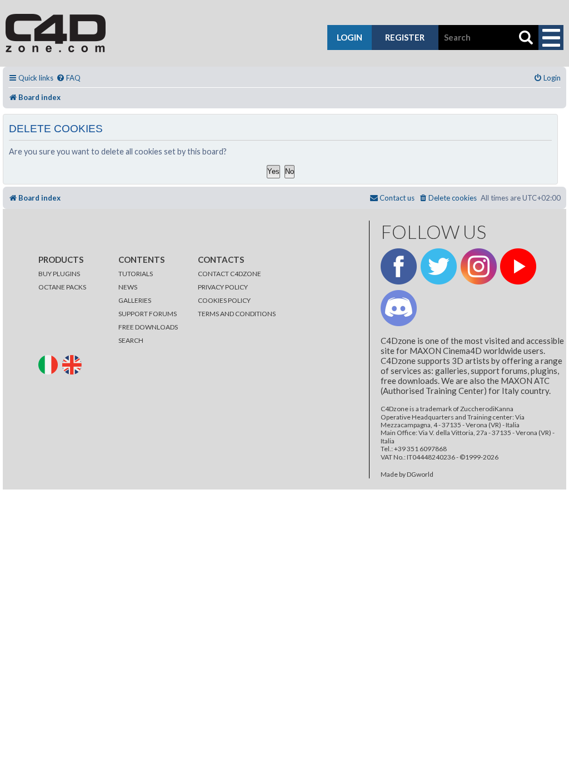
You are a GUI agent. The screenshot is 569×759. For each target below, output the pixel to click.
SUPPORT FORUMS (147, 313)
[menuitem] (68, 78)
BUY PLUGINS (59, 273)
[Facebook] (399, 266)
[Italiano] (49, 363)
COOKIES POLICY (224, 300)
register (405, 37)
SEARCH (130, 340)
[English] (73, 363)
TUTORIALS (135, 273)
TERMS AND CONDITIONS (237, 313)
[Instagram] (479, 266)
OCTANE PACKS (62, 287)
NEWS (127, 287)
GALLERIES (134, 300)
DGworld (420, 474)
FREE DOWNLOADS (148, 327)
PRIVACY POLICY (223, 287)
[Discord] (399, 308)
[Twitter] (439, 266)
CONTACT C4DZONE (229, 273)
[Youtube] (518, 266)
